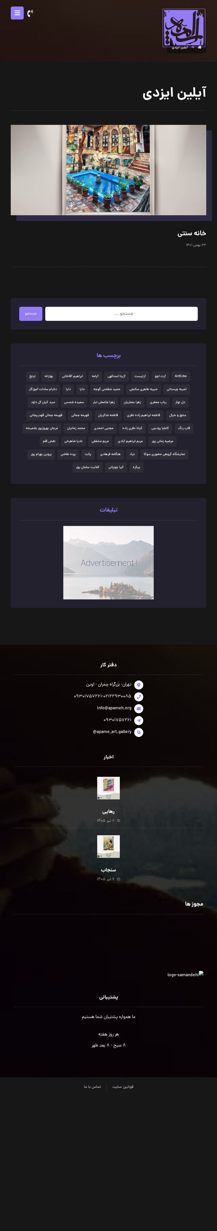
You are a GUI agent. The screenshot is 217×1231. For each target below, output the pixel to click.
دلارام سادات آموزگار (43, 389)
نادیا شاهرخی (73, 441)
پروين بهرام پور (41, 454)
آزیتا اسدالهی (116, 376)
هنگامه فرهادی (110, 454)
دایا (68, 389)
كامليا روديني (160, 428)
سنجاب (108, 870)
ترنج (32, 376)
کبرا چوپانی (116, 467)
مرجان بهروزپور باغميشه (42, 428)
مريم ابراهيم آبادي (130, 441)
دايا (82, 389)
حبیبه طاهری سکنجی (143, 389)
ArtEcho (181, 376)
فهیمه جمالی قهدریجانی (46, 415)
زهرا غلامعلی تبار (104, 402)
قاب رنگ (184, 428)
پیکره (136, 467)
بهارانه (49, 376)
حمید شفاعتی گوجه (107, 389)
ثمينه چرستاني (177, 389)
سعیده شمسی (74, 402)
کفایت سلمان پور (87, 467)
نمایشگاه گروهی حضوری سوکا (164, 454)
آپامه (95, 376)
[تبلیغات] (108, 562)
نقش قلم (49, 441)
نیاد (132, 454)
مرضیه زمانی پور (162, 441)
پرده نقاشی (68, 454)
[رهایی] (108, 788)
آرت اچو (160, 376)
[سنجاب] (108, 846)
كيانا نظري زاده (132, 428)
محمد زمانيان (76, 428)
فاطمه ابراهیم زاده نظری (143, 415)
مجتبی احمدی (103, 428)
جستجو (31, 314)
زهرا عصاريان (132, 402)
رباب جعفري (158, 402)
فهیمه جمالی (80, 415)
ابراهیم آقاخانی (72, 376)
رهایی (108, 812)
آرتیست (140, 376)
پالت (88, 454)
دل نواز (180, 402)
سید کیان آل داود (43, 402)
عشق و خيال (177, 415)
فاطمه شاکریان (108, 415)
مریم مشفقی (100, 441)
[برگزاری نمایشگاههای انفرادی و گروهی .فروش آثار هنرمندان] (183, 27)
